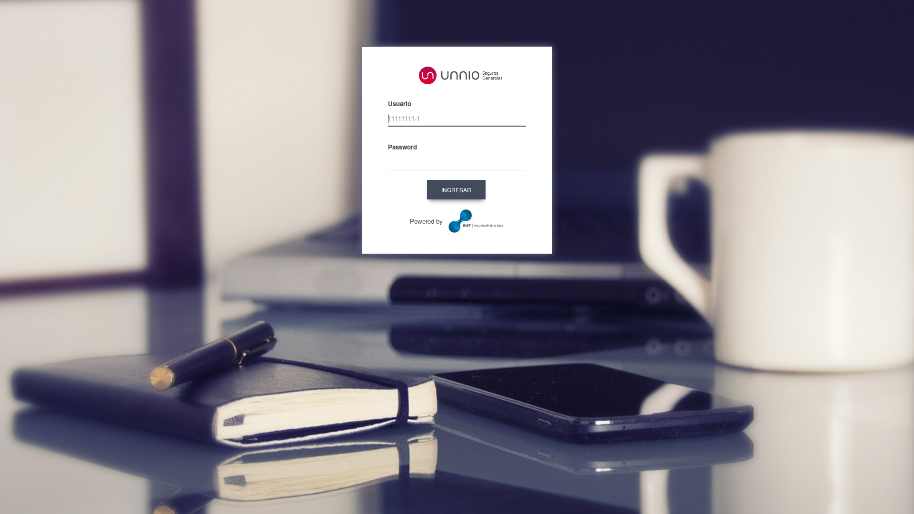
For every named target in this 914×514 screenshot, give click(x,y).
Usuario (399, 103)
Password (402, 146)
